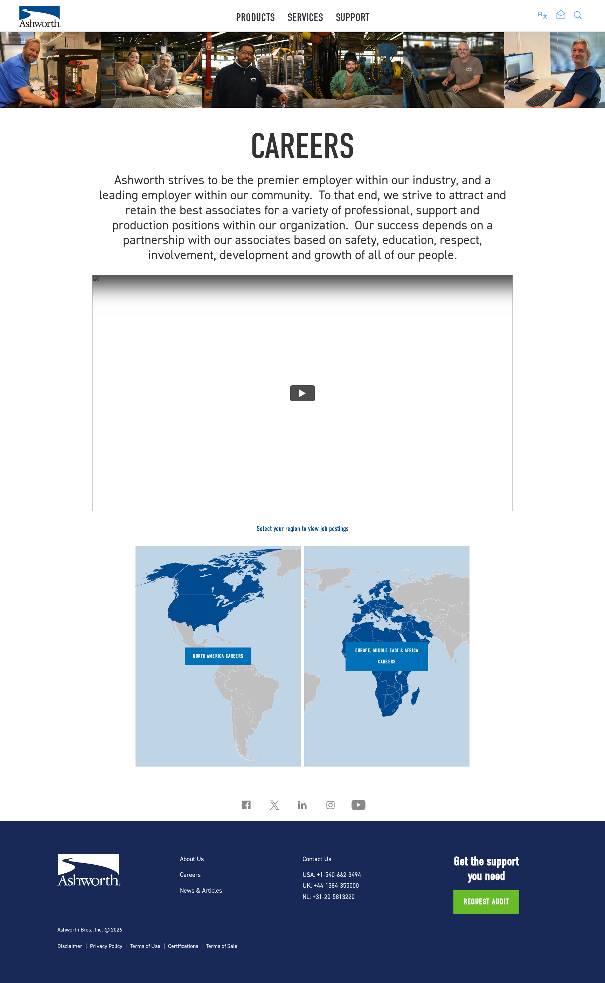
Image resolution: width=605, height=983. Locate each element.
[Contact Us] (561, 15)
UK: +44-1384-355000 (330, 885)
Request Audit (486, 901)
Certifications (183, 946)
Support (352, 17)
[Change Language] (542, 13)
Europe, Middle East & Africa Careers (387, 655)
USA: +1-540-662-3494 (331, 874)
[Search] (577, 17)
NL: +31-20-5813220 (328, 896)
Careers (190, 874)
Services (305, 17)
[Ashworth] (40, 24)
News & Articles (201, 890)
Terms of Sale (221, 946)
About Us (192, 859)
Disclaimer (69, 946)
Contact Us (316, 859)
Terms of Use (145, 946)
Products (255, 17)
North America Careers (218, 656)
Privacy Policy (106, 946)
